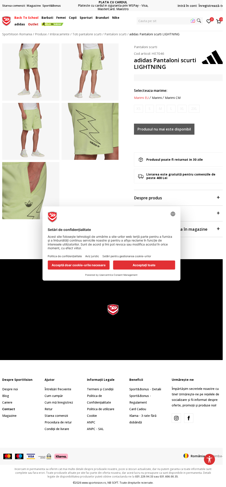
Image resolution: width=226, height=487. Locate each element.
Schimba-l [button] (216, 456)
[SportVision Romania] (6, 20)
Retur (49, 409)
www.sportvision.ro (94, 483)
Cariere (7, 402)
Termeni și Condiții (100, 389)
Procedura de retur (58, 422)
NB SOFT (112, 483)
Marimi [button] (157, 98)
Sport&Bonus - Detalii (145, 389)
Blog (5, 396)
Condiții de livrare (57, 429)
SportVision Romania (17, 34)
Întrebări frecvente (58, 389)
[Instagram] (176, 418)
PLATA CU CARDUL (113, 2)
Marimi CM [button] (173, 98)
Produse (41, 34)
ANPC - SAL (95, 429)
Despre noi (10, 389)
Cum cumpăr (54, 396)
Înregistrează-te (211, 6)
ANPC (91, 422)
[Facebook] (188, 418)
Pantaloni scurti (115, 34)
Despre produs (148, 197)
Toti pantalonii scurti (87, 34)
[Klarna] (61, 456)
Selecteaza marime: (150, 90)
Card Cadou (137, 409)
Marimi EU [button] (141, 98)
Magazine (9, 415)
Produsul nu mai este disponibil (164, 129)
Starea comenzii (56, 415)
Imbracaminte (60, 34)
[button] (39, 17)
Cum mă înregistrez (59, 402)
